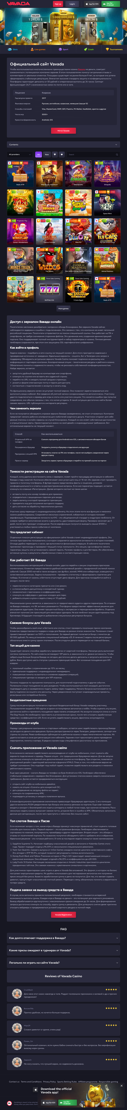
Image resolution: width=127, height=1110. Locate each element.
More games (63, 308)
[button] (3, 26)
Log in (72, 4)
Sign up (58, 4)
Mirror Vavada (63, 131)
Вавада (81, 69)
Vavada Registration (63, 915)
